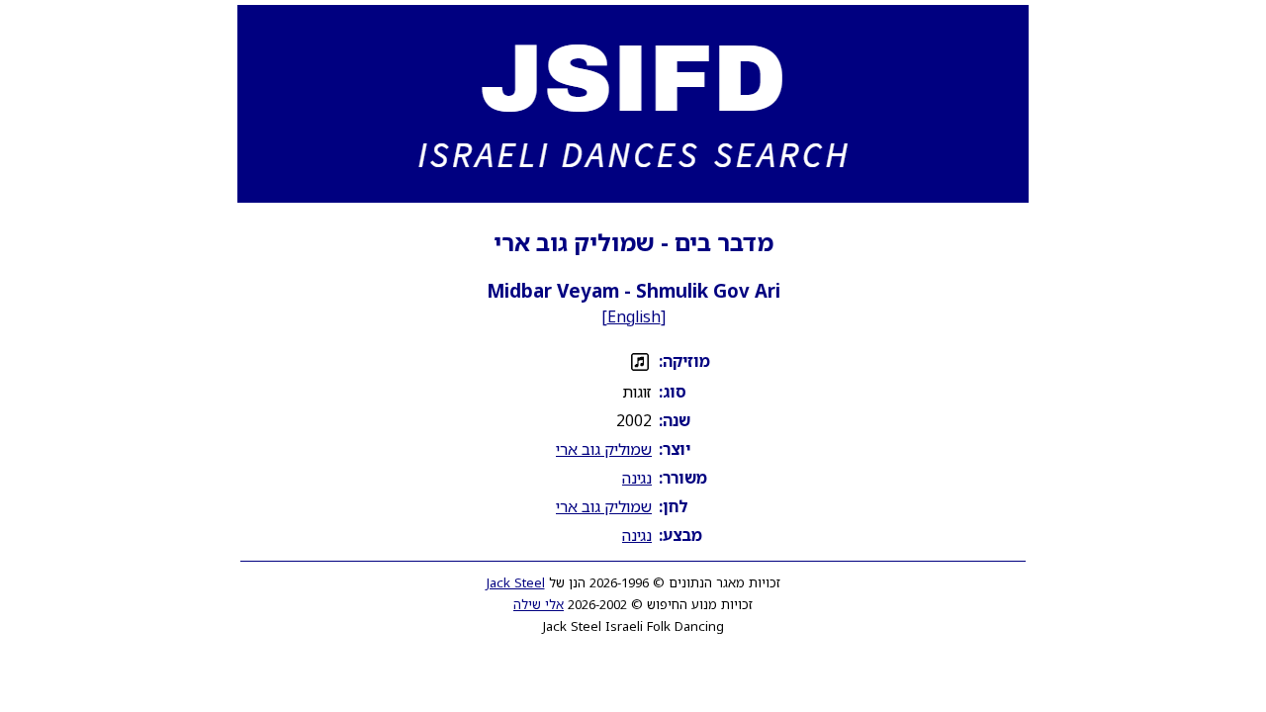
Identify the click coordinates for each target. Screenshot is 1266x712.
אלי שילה (538, 604)
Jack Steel (516, 582)
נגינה (637, 478)
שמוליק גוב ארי (604, 449)
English (634, 316)
